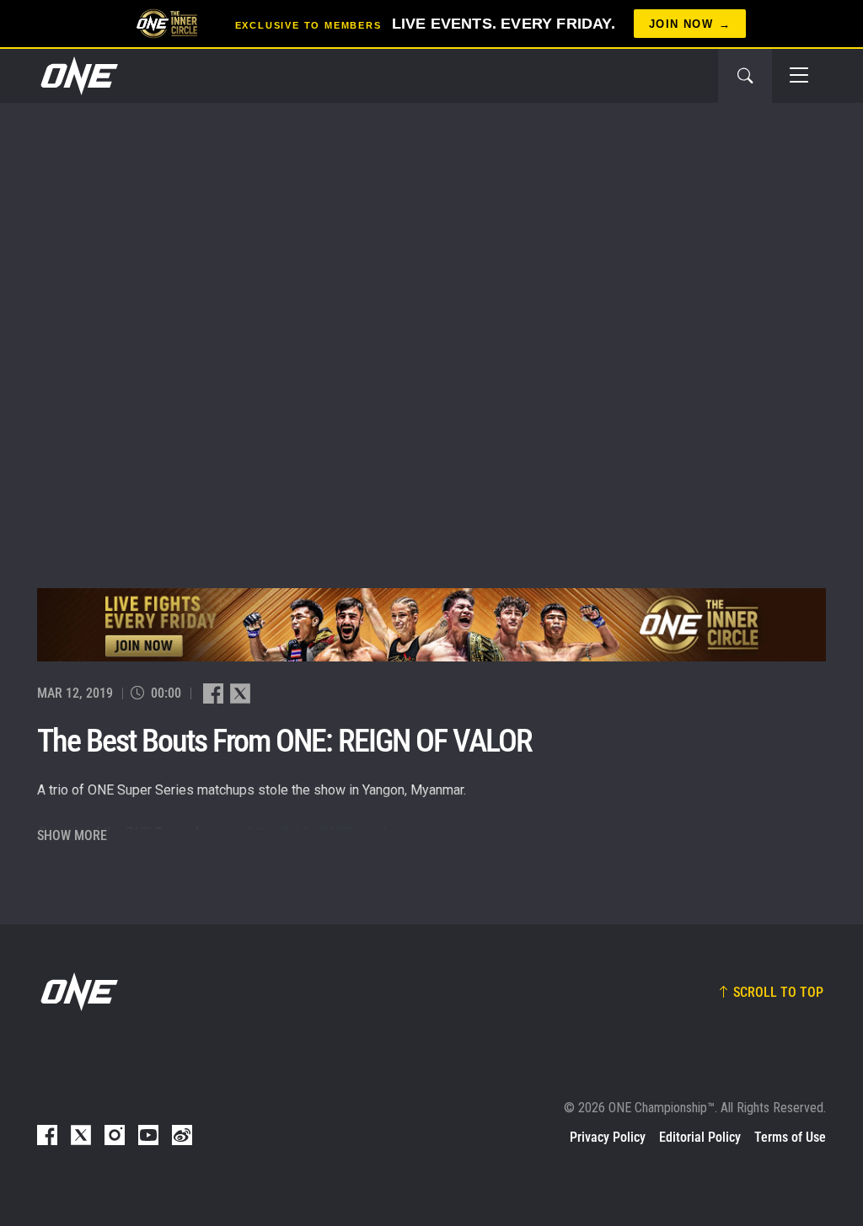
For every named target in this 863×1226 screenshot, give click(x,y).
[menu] (799, 76)
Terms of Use (790, 1137)
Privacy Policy (608, 1137)
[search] (745, 76)
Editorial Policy (700, 1137)
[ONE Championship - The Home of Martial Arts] (77, 76)
